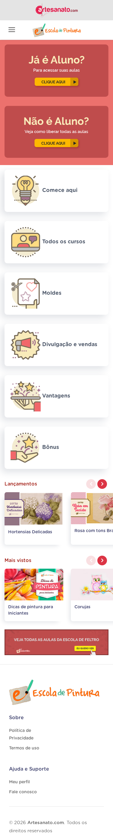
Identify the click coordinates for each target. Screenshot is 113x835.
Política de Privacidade (21, 734)
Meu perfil (19, 782)
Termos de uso (24, 748)
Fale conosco (23, 792)
